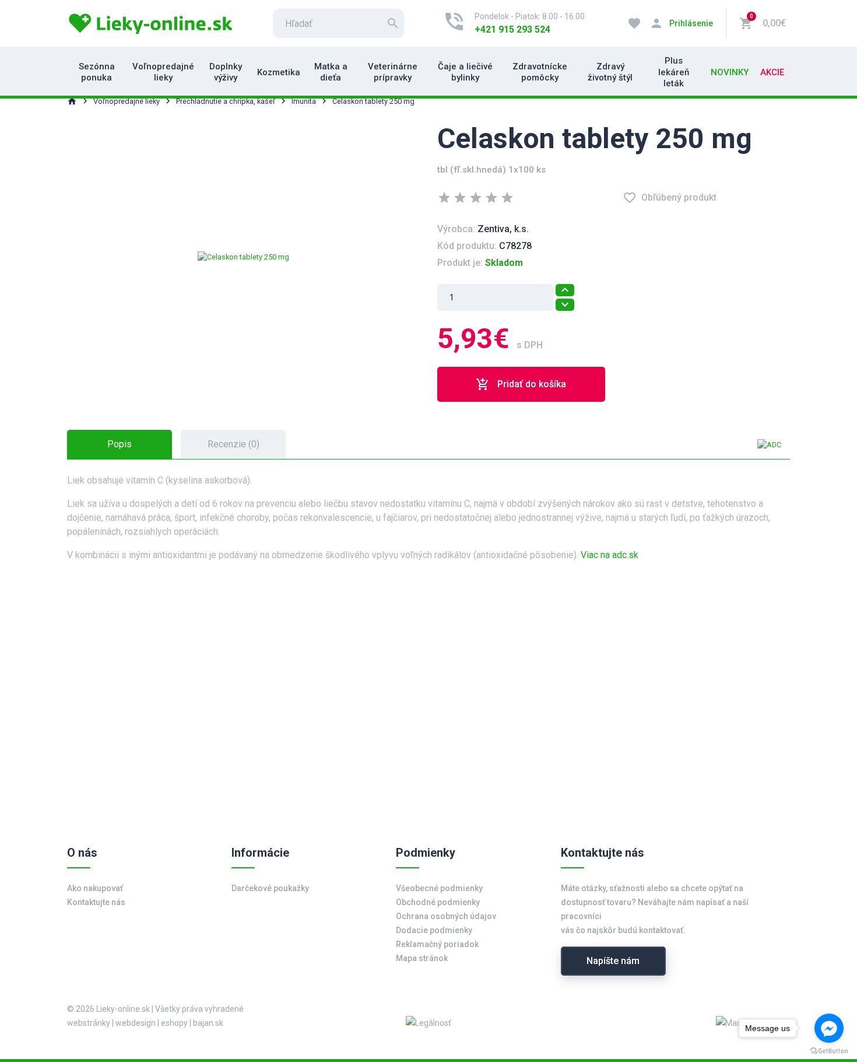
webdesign (135, 1023)
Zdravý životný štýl (610, 72)
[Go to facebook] (829, 1028)
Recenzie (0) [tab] (233, 444)
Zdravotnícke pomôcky (539, 72)
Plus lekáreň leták (673, 72)
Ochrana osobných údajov (446, 916)
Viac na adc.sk (609, 554)
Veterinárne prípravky (392, 72)
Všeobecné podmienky (439, 888)
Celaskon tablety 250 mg (373, 101)
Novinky (730, 72)
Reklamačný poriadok (437, 944)
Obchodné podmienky (438, 902)
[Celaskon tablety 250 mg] (243, 256)
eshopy (174, 1023)
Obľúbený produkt (669, 198)
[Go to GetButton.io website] (829, 1050)
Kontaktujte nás (96, 902)
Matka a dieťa (330, 72)
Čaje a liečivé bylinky (465, 72)
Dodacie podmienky (434, 930)
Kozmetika (278, 72)
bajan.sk (208, 1023)
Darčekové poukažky (270, 888)
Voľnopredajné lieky (163, 72)
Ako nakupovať (95, 888)
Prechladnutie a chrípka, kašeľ (225, 101)
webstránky (88, 1023)
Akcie (772, 72)
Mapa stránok (422, 958)
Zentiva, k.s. (503, 228)
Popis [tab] (119, 444)
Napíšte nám (613, 960)
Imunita (303, 101)
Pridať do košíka (521, 384)
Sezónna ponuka (97, 72)
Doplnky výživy (225, 72)
